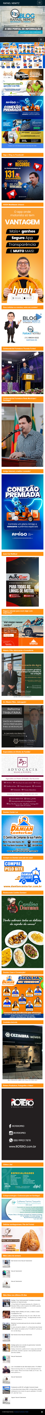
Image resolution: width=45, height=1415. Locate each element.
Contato (16, 1411)
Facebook (21, 1411)
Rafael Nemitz (11, 3)
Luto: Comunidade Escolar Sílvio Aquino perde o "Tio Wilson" (26, 1366)
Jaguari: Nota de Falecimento (18, 1397)
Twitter (26, 1411)
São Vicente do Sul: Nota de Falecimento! (21, 1260)
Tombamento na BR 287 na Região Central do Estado (24, 1387)
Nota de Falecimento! (16, 1271)
